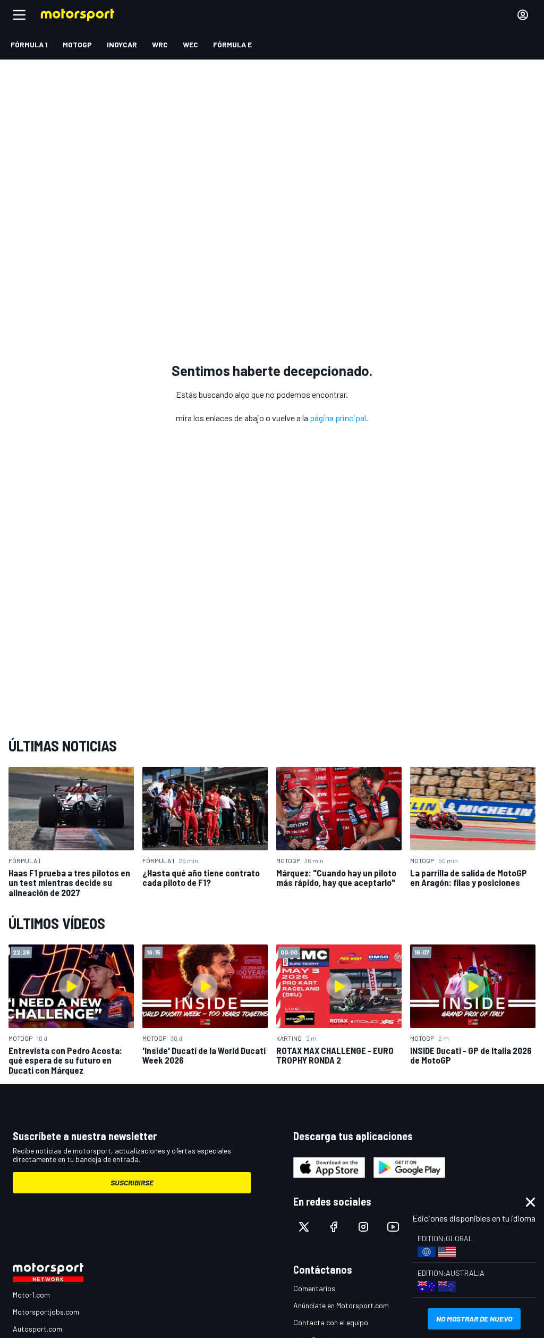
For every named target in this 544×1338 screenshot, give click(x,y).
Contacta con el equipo (330, 1322)
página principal (338, 418)
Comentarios (314, 1288)
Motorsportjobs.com (46, 1311)
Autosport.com (37, 1328)
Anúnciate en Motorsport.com (341, 1305)
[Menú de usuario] (522, 15)
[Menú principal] (19, 14)
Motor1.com (31, 1294)
